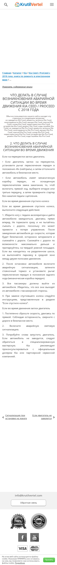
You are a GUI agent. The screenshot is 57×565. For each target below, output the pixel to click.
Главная (6, 72)
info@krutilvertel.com (28, 495)
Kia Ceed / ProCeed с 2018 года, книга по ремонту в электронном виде (26, 76)
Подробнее (20, 563)
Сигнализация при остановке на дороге (16, 417)
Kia (25, 72)
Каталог (17, 72)
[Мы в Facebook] (22, 537)
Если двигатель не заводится (42, 417)
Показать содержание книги (17, 86)
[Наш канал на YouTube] (34, 537)
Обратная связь (28, 502)
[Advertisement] (28, 39)
